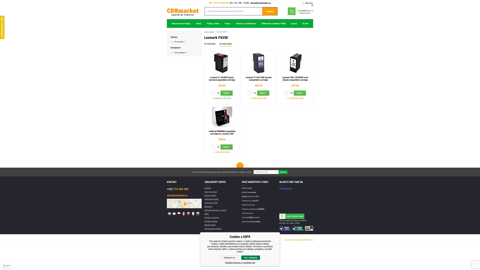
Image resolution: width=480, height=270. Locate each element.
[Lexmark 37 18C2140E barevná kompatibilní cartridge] (258, 63)
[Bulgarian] (198, 214)
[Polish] (179, 214)
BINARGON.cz (308, 240)
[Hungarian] (174, 214)
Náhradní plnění (210, 225)
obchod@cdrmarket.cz (260, 3)
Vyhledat (270, 11)
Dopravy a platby (210, 195)
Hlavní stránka (209, 32)
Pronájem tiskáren (211, 221)
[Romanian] (183, 214)
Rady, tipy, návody (210, 192)
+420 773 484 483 (221, 3)
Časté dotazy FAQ (211, 203)
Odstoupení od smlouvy (213, 229)
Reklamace (208, 207)
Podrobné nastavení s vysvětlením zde (240, 263)
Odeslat (283, 172)
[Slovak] (188, 214)
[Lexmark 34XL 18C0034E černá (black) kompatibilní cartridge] (295, 63)
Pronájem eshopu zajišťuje (293, 240)
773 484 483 (177, 189)
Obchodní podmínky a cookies (215, 210)
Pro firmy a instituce (211, 217)
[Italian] (193, 214)
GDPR (206, 214)
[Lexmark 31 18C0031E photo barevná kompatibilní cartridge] (222, 63)
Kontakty (207, 188)
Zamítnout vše (229, 257)
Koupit (227, 93)
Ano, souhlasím (250, 257)
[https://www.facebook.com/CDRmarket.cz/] (285, 188)
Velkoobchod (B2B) (211, 199)
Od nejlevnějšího (225, 44)
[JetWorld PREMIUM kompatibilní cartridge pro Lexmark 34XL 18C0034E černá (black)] (222, 117)
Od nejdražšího (210, 44)
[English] (169, 214)
